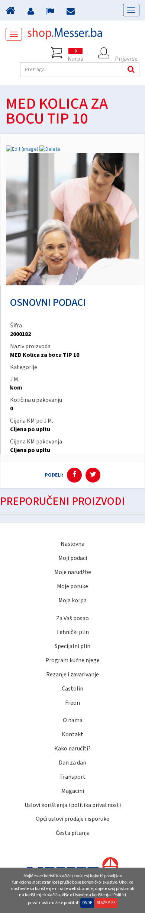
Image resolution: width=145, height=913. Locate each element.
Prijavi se (126, 56)
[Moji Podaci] (32, 12)
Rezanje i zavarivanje (72, 674)
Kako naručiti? (72, 748)
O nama (73, 720)
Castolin (72, 689)
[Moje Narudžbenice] (51, 12)
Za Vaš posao (72, 618)
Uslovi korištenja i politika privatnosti (73, 805)
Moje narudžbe (72, 572)
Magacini (72, 791)
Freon (72, 703)
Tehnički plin (72, 632)
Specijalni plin (72, 646)
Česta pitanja (73, 833)
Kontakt (72, 734)
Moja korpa (72, 600)
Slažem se (106, 903)
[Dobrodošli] (11, 12)
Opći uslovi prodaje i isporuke (72, 819)
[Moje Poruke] (72, 12)
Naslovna (72, 544)
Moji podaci (72, 558)
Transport (72, 777)
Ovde (87, 903)
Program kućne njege (72, 660)
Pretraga (130, 69)
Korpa (75, 53)
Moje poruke (72, 586)
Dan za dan (72, 763)
